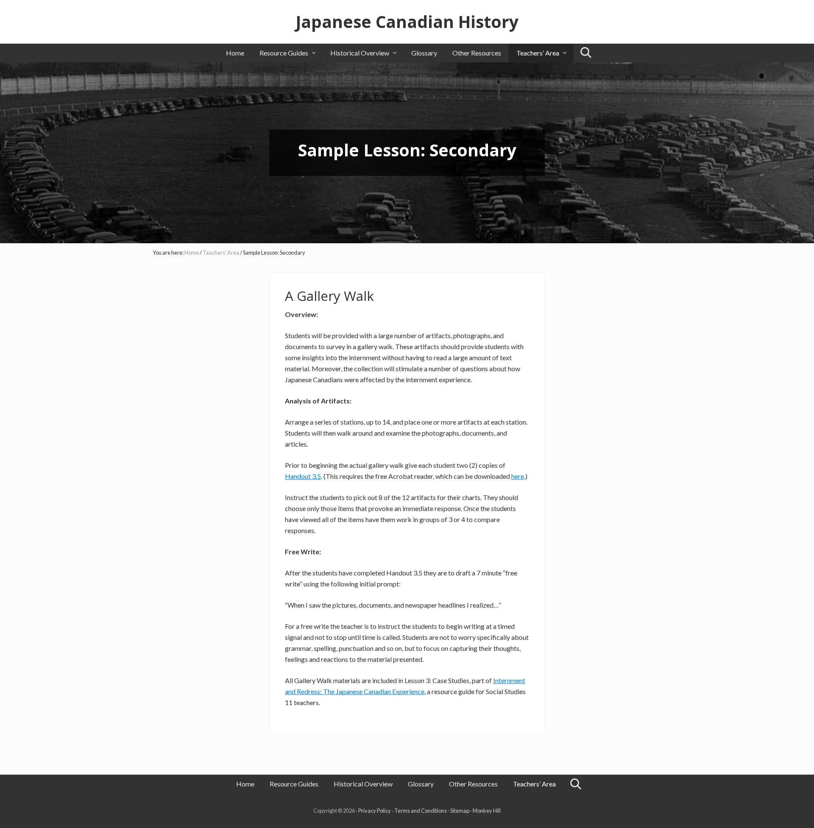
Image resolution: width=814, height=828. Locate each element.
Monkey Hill (487, 810)
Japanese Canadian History (407, 22)
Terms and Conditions (420, 810)
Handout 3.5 (303, 476)
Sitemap (459, 810)
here (517, 476)
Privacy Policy (374, 810)
